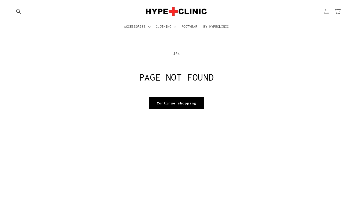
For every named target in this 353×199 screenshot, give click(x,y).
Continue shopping (176, 103)
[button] (18, 11)
